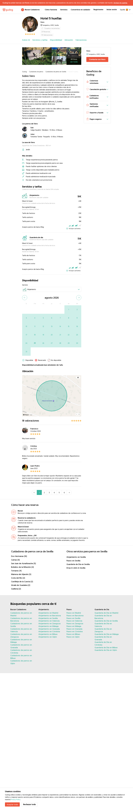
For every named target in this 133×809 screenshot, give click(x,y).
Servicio (25, 285)
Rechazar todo (29, 804)
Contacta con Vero (97, 59)
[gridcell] (68, 309)
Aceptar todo (12, 804)
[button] (97, 82)
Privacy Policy (15, 799)
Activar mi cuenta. (120, 3)
